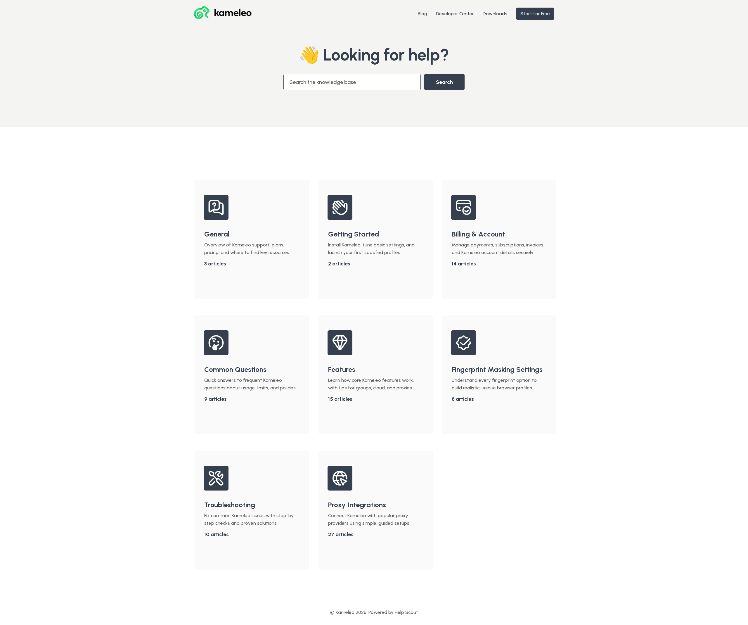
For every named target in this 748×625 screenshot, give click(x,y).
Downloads (495, 13)
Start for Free (535, 13)
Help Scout (406, 612)
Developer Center (455, 13)
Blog (422, 13)
